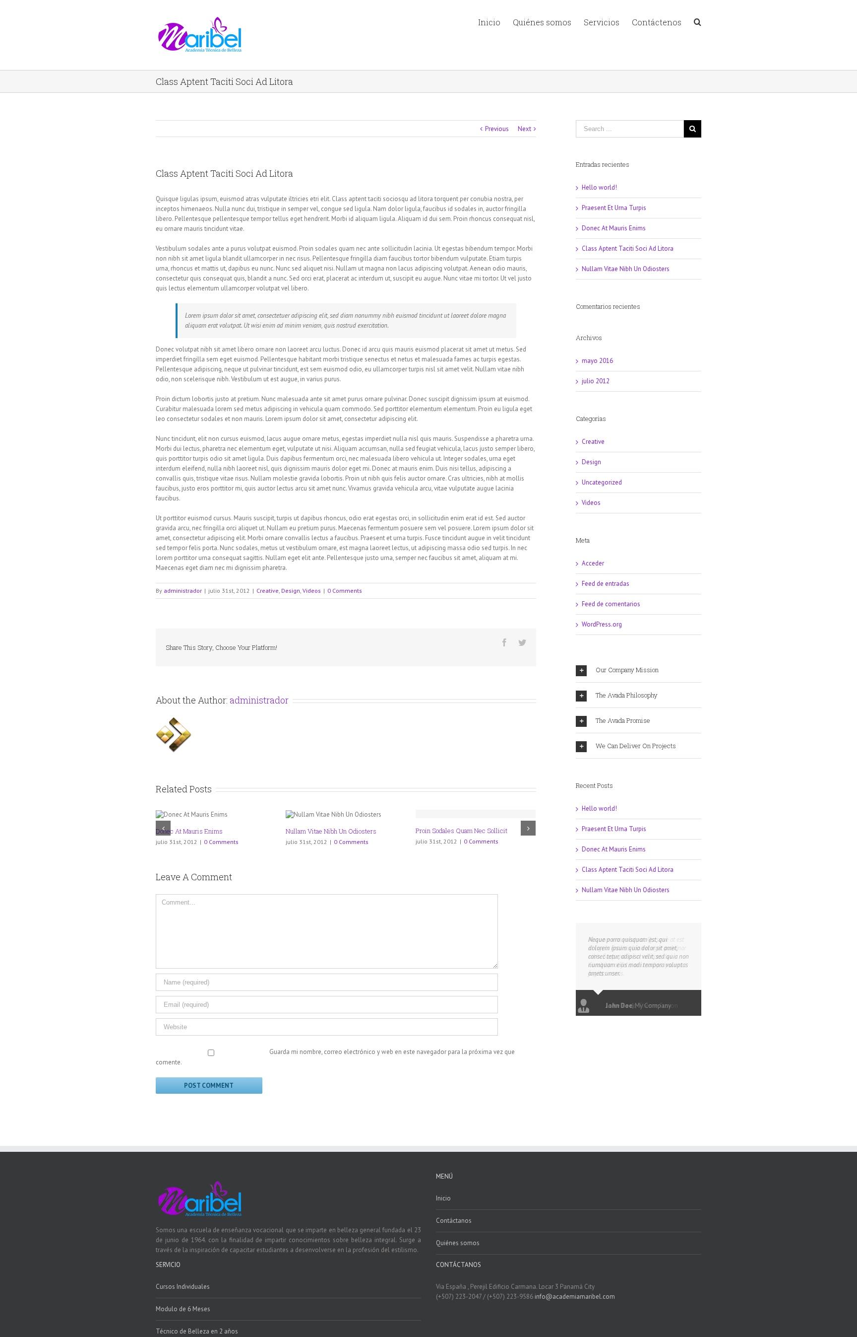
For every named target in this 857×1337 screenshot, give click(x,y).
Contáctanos (454, 1220)
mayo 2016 (597, 360)
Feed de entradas (605, 583)
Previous (497, 129)
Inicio (443, 1198)
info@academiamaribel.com (575, 1296)
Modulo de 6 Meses (183, 1309)
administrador (183, 590)
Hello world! (599, 187)
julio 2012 (596, 381)
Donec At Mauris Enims (189, 831)
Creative (267, 590)
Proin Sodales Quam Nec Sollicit (461, 830)
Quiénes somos (458, 1243)
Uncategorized (602, 482)
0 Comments (344, 590)
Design (290, 590)
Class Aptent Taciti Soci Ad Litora (627, 248)
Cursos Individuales (183, 1286)
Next (524, 129)
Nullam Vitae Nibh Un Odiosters (331, 831)
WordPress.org (602, 624)
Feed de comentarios (611, 604)
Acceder (593, 563)
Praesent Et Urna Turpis (614, 208)
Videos (312, 590)
